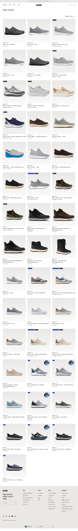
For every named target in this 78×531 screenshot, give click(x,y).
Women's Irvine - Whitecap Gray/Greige (62, 354)
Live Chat (25, 504)
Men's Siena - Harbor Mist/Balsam (36, 293)
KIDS (14, 4)
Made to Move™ (65, 499)
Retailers (64, 511)
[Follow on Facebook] (3, 516)
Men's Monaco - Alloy (33, 197)
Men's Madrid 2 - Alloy (9, 323)
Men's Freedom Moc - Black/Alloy (11, 449)
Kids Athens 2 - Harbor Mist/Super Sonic (13, 167)
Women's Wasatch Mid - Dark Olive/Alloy (13, 228)
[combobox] (31, 526)
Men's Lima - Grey (32, 44)
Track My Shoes (26, 499)
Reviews (40, 495)
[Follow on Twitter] (6, 516)
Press (63, 497)
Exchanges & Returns (28, 497)
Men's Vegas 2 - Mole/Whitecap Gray (37, 136)
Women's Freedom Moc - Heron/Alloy (13, 480)
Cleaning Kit (51, 495)
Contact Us (25, 502)
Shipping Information (27, 493)
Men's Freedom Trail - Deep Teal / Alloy (37, 449)
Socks (49, 497)
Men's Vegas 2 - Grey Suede (59, 417)
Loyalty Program (65, 502)
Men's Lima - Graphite (8, 44)
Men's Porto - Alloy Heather (59, 75)
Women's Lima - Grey (8, 75)
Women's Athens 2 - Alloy (58, 136)
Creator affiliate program (67, 506)
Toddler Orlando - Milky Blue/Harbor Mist (13, 417)
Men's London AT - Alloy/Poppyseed (12, 105)
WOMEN (4, 4)
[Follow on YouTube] (12, 516)
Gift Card (50, 499)
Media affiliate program (67, 508)
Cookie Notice (51, 508)
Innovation (40, 493)
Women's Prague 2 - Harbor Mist (11, 354)
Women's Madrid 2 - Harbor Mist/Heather (38, 323)
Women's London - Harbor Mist (35, 105)
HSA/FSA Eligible (52, 493)
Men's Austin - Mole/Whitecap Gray (61, 167)
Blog (39, 497)
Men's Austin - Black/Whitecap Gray (12, 197)
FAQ (39, 499)
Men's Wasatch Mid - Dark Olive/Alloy (62, 197)
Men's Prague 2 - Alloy (58, 323)
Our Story (64, 495)
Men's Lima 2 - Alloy (8, 293)
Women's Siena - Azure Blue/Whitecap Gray (63, 293)
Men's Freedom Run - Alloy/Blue (35, 385)
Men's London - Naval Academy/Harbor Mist (14, 136)
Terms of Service (52, 506)
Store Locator (65, 493)
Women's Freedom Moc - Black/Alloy (61, 449)
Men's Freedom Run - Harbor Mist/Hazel (62, 385)
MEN (10, 4)
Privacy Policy (51, 504)
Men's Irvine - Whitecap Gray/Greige (36, 354)
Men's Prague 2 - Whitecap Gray (60, 105)
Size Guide (25, 495)
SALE (19, 4)
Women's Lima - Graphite (34, 75)
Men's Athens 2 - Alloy (33, 167)
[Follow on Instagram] (9, 516)
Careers (63, 504)
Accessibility (51, 502)
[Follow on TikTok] (15, 516)
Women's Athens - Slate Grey (59, 44)
